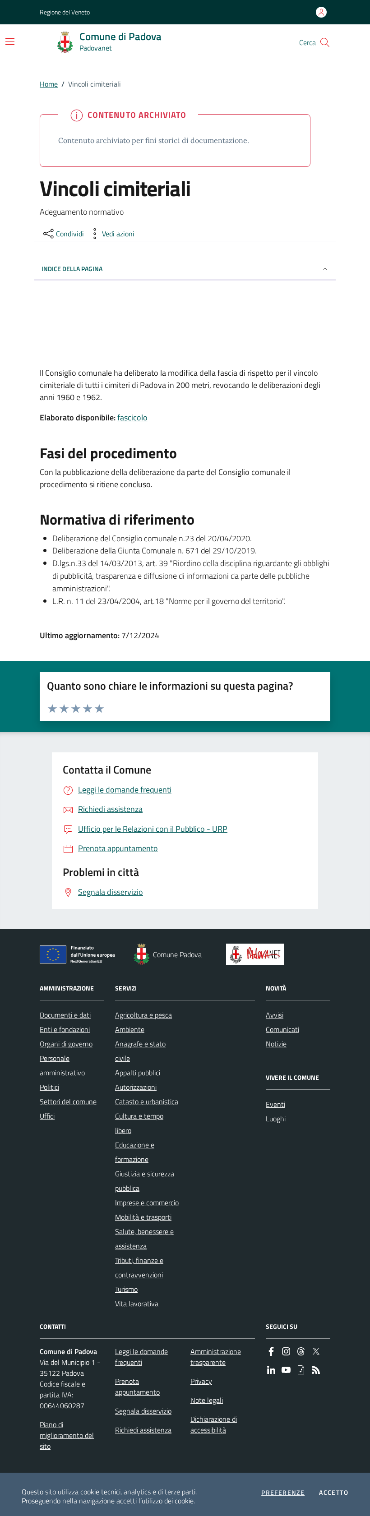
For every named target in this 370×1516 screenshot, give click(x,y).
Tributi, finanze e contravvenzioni (139, 1267)
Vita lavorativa (136, 1303)
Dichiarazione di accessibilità (213, 1424)
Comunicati (282, 1029)
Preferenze (283, 1492)
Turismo (126, 1289)
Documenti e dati (65, 1014)
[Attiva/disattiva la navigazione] (10, 41)
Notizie (276, 1043)
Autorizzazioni (136, 1087)
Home (49, 83)
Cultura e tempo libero (139, 1123)
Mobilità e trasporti (143, 1217)
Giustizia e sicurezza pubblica (144, 1180)
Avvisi (274, 1014)
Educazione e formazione (134, 1152)
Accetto (333, 1492)
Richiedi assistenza (143, 1429)
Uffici (47, 1116)
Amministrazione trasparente (215, 1357)
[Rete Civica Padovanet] (257, 954)
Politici (49, 1087)
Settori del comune (68, 1101)
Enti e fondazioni (65, 1029)
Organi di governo (66, 1043)
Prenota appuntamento (137, 1386)
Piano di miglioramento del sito (67, 1435)
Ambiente (129, 1029)
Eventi (275, 1104)
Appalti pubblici (137, 1072)
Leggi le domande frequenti (141, 1357)
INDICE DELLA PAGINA (72, 268)
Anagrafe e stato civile (140, 1051)
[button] (324, 42)
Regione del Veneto (65, 12)
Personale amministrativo (62, 1065)
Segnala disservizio (143, 1410)
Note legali (206, 1400)
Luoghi (276, 1118)
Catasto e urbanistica (146, 1101)
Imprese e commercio (147, 1202)
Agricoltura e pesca (143, 1014)
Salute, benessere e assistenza (144, 1238)
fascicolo (132, 417)
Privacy (201, 1381)
